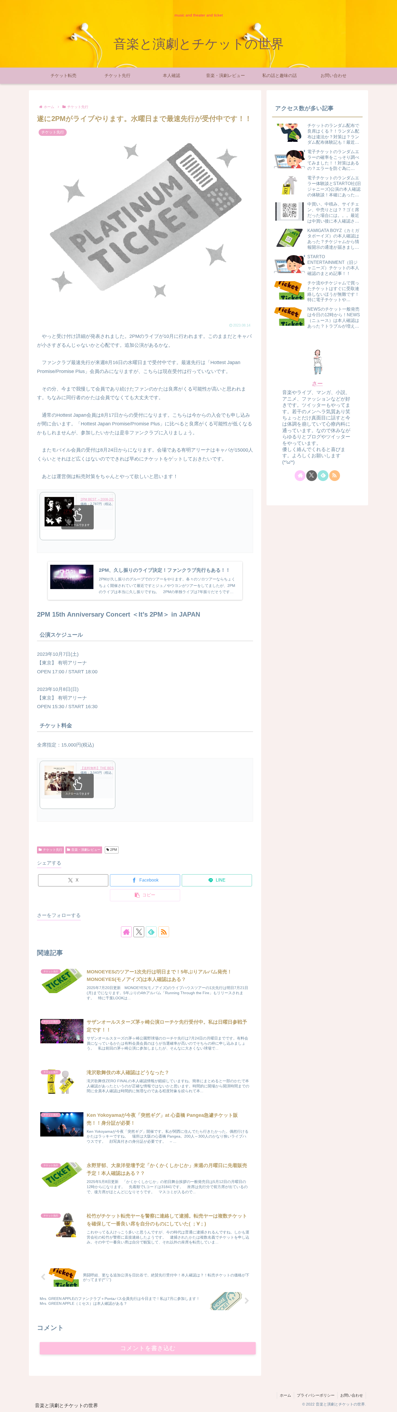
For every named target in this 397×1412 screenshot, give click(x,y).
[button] (145, 895)
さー (317, 383)
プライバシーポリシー (316, 1395)
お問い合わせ (351, 1395)
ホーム (285, 1395)
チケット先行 (52, 850)
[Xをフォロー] (138, 931)
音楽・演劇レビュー (85, 850)
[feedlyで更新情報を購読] (151, 931)
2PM (113, 850)
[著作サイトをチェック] (126, 931)
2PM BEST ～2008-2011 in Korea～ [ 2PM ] (112, 499)
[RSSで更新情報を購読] (163, 931)
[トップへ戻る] (388, 1403)
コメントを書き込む (148, 1348)
